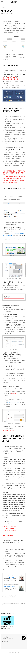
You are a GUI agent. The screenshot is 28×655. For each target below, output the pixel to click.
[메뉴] (2, 2)
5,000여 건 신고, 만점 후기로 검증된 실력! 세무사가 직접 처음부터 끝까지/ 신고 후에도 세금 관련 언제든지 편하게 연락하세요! (10, 589)
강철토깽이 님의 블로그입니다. (7, 638)
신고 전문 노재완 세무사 (9, 586)
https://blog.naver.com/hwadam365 (11, 575)
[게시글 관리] (9, 596)
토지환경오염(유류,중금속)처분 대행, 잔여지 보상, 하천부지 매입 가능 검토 (10, 579)
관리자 (18, 652)
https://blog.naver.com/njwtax (10, 584)
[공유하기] (7, 596)
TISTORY (14, 652)
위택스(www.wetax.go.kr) (13, 402)
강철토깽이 (14, 2)
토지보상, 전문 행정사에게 (9, 577)
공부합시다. (4, 601)
